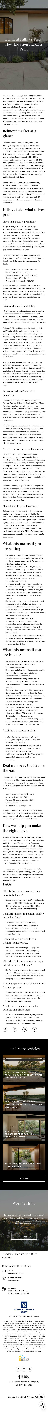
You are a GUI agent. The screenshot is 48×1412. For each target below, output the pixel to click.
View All (24, 1178)
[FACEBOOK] (18, 1369)
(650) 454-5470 (13, 1280)
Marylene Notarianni (32, 874)
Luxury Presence (24, 1385)
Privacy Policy (33, 1397)
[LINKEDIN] (30, 1369)
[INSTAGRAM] (24, 1369)
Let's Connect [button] (24, 1236)
